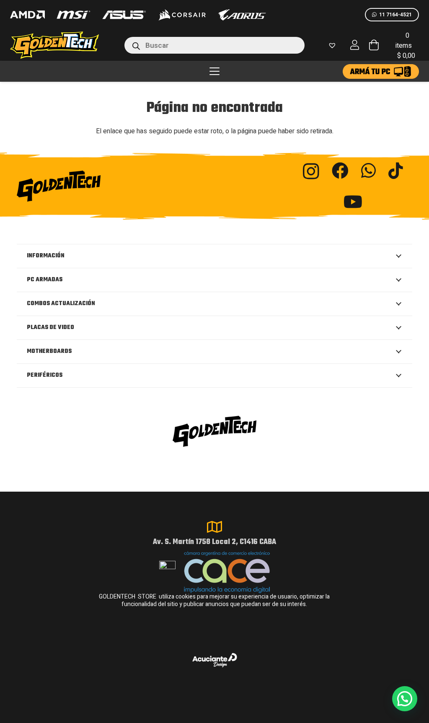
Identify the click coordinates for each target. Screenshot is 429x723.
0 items (406, 46)
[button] (214, 71)
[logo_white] (181, 14)
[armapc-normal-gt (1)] (381, 71)
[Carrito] (374, 45)
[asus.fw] (123, 15)
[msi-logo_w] (73, 15)
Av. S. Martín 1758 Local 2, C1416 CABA (214, 542)
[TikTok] (395, 170)
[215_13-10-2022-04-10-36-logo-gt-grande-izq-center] (64, 45)
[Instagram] (311, 171)
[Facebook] (340, 170)
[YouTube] (353, 201)
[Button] (355, 45)
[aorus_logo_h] (242, 15)
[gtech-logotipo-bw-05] (76, 186)
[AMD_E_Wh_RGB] (27, 14)
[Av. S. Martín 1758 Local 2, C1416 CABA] (214, 527)
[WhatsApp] (368, 170)
